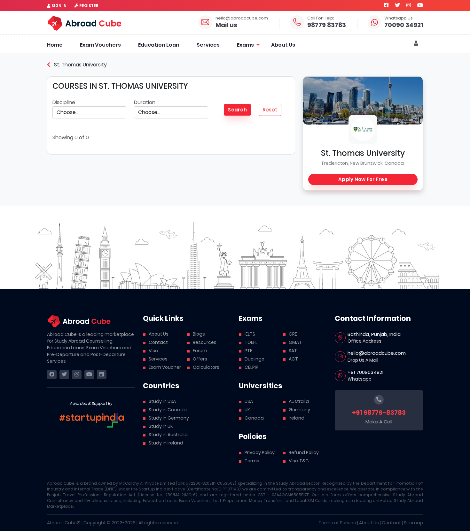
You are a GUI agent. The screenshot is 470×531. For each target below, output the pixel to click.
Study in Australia (168, 434)
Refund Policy (304, 452)
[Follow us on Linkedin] (101, 374)
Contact (158, 342)
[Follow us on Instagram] (408, 5)
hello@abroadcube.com (241, 18)
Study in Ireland (166, 443)
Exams (245, 45)
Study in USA (162, 401)
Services (208, 45)
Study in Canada (168, 409)
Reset (270, 109)
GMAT (295, 342)
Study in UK (161, 426)
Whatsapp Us (398, 18)
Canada (254, 418)
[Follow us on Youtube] (420, 5)
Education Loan (158, 45)
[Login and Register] (416, 43)
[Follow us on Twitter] (397, 5)
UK (247, 409)
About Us (283, 45)
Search (237, 109)
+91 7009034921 (365, 372)
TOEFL (251, 342)
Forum (200, 350)
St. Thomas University (80, 64)
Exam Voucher (165, 367)
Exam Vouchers (100, 45)
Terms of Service (337, 523)
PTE (248, 350)
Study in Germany (169, 418)
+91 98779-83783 (379, 412)
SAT (293, 350)
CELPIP (251, 367)
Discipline (63, 102)
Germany (299, 409)
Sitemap (413, 523)
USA (249, 401)
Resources (204, 342)
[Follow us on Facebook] (386, 5)
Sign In (59, 5)
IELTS (250, 334)
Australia (299, 401)
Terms (252, 461)
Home (55, 45)
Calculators (206, 367)
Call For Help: (320, 18)
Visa (153, 350)
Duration (144, 102)
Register (88, 5)
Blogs (199, 334)
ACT (293, 359)
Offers (200, 359)
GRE (293, 334)
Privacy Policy (260, 452)
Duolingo (254, 359)
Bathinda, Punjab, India (374, 334)
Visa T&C (299, 461)
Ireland (296, 418)
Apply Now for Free (363, 179)
